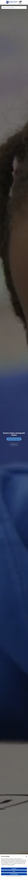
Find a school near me (14, 439)
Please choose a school (8, 7)
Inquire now (14, 444)
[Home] (14, 2)
